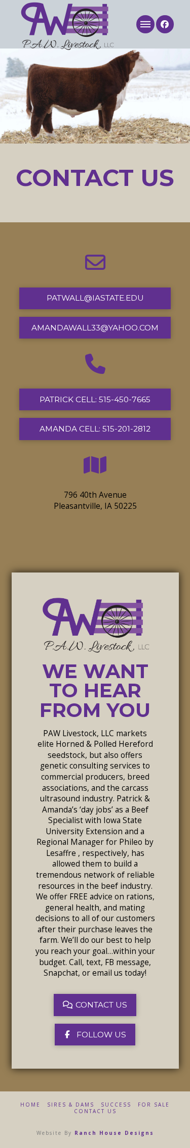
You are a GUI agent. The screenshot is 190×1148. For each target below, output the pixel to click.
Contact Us (95, 1111)
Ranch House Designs (114, 1132)
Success (116, 1105)
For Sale (154, 1105)
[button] (145, 24)
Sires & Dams (70, 1105)
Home (30, 1105)
